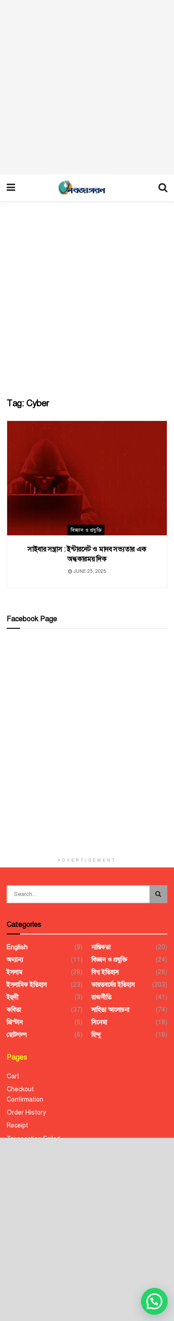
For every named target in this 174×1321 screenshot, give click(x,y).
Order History (26, 1112)
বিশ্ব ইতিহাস (105, 972)
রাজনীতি (101, 997)
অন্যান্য (15, 959)
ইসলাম (14, 972)
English (17, 947)
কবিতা (14, 1010)
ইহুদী (13, 997)
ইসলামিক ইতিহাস (27, 985)
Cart (13, 1076)
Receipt (17, 1125)
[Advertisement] (87, 87)
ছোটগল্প (17, 1035)
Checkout (20, 1089)
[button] (154, 1301)
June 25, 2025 (89, 571)
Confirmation (25, 1099)
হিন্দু (96, 1035)
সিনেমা (99, 1022)
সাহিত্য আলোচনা (110, 1010)
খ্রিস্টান (15, 1022)
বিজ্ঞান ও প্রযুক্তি (86, 530)
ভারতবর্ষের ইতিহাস (113, 985)
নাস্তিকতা (101, 947)
